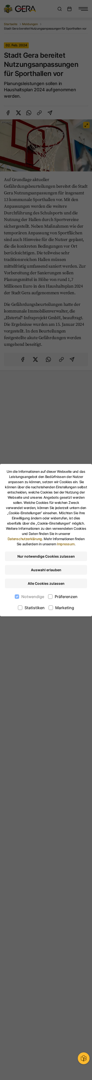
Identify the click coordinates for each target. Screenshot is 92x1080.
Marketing (64, 607)
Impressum (65, 544)
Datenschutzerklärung (25, 539)
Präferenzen (66, 596)
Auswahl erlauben (46, 570)
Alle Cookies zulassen (46, 583)
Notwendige (32, 596)
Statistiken (35, 607)
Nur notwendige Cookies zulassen (46, 556)
